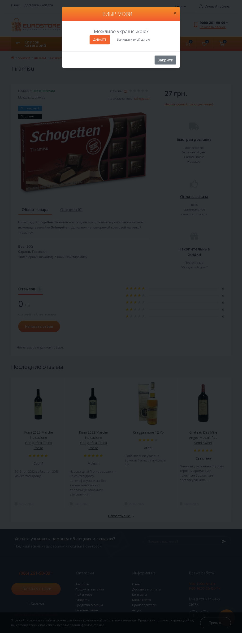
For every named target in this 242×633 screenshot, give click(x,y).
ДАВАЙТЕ (99, 39)
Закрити (165, 60)
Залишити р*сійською (133, 39)
